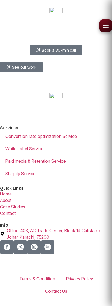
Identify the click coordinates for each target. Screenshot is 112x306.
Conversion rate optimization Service (41, 136)
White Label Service (24, 148)
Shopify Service (20, 173)
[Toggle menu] (105, 25)
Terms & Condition (37, 278)
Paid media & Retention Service (35, 161)
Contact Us (56, 291)
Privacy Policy (79, 278)
